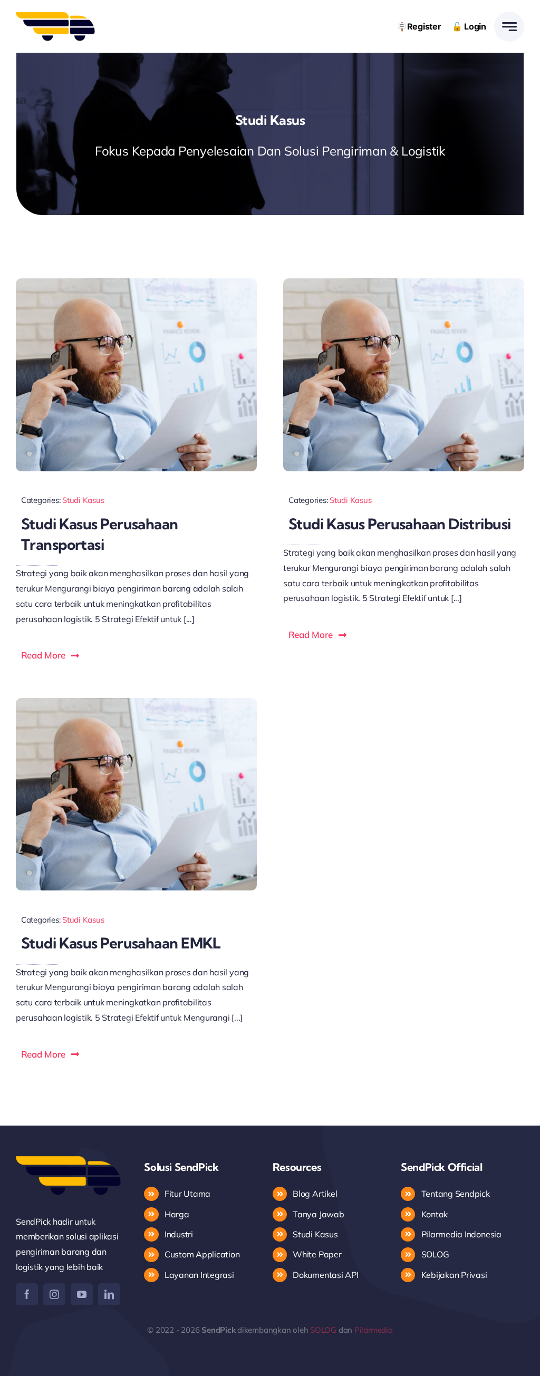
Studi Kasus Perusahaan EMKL (121, 943)
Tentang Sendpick (455, 1193)
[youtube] (82, 1294)
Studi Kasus (83, 500)
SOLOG (435, 1254)
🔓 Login (469, 26)
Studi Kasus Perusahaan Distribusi (399, 524)
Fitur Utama (187, 1193)
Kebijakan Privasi (454, 1275)
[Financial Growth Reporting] (136, 282)
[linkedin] (109, 1294)
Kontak (435, 1214)
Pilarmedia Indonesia (461, 1234)
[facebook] (27, 1294)
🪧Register (419, 26)
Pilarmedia (373, 1330)
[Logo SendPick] (55, 16)
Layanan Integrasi (199, 1275)
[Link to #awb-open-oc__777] (509, 27)
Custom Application (202, 1254)
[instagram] (54, 1294)
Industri (179, 1234)
